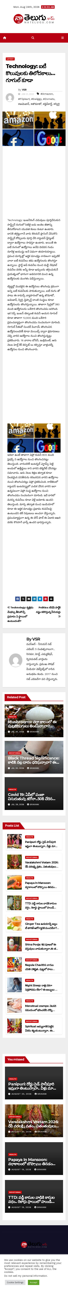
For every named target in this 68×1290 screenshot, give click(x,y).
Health (12, 717)
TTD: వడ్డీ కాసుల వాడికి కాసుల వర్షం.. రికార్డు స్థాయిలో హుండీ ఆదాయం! (40, 907)
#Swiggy (36, 99)
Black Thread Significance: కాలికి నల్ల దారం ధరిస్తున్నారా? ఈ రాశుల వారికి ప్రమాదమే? (33, 762)
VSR (24, 89)
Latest (10, 59)
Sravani (34, 732)
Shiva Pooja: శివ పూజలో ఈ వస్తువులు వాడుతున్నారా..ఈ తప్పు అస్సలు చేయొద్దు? (42, 948)
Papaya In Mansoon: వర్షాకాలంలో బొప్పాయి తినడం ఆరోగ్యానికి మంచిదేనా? (40, 887)
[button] (33, 37)
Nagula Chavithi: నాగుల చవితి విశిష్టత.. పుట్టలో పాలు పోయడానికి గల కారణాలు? (39, 969)
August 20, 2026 (22, 1094)
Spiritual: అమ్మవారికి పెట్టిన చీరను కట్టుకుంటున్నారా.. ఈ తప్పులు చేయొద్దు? (39, 1030)
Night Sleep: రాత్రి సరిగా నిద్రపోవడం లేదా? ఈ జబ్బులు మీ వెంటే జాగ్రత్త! (41, 989)
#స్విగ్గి (56, 104)
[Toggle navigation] (63, 38)
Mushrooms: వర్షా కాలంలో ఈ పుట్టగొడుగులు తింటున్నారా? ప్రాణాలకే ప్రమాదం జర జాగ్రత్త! (32, 726)
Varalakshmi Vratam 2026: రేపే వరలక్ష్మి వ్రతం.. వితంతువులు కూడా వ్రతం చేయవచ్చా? (41, 866)
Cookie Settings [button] (15, 1282)
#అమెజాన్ (23, 104)
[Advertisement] (34, 183)
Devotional (14, 753)
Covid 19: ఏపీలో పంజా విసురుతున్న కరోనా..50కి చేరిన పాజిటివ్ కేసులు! (30, 798)
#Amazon (47, 93)
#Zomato (48, 99)
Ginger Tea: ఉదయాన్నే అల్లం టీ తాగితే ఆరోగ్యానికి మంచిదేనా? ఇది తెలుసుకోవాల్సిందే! (41, 928)
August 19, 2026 (22, 1169)
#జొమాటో (36, 104)
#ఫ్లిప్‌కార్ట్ (47, 104)
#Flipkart (24, 99)
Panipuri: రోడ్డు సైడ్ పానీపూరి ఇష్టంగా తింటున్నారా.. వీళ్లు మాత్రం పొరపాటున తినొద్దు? (41, 846)
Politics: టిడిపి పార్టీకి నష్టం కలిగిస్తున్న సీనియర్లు (48, 610)
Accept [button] (33, 1282)
